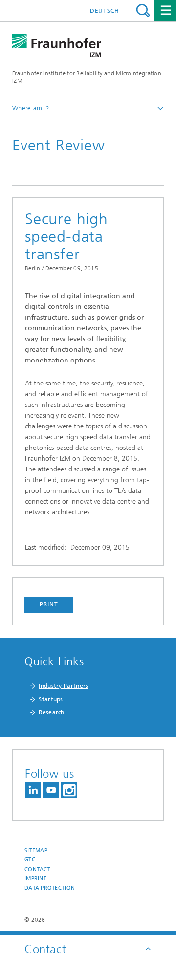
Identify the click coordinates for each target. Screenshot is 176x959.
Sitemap (35, 850)
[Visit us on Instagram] (69, 790)
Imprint (35, 878)
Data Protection (49, 888)
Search (143, 10)
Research (51, 712)
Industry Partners (63, 685)
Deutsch (104, 10)
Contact (37, 869)
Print (49, 604)
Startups (51, 699)
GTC (29, 859)
